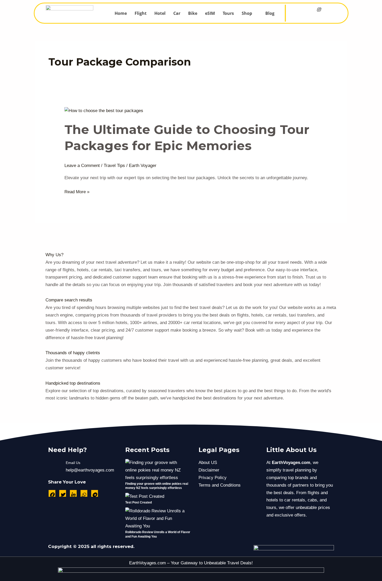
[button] (249, 13)
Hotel (160, 13)
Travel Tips (114, 165)
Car (176, 13)
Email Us (73, 463)
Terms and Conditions (220, 485)
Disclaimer (209, 470)
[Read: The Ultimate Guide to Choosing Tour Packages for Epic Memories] (103, 110)
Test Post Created (138, 502)
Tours (228, 13)
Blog (269, 13)
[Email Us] (54, 466)
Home (121, 13)
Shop (247, 13)
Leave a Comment (82, 165)
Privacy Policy (213, 477)
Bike (192, 13)
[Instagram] (319, 9)
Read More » (76, 191)
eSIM (210, 13)
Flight (141, 13)
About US (208, 462)
